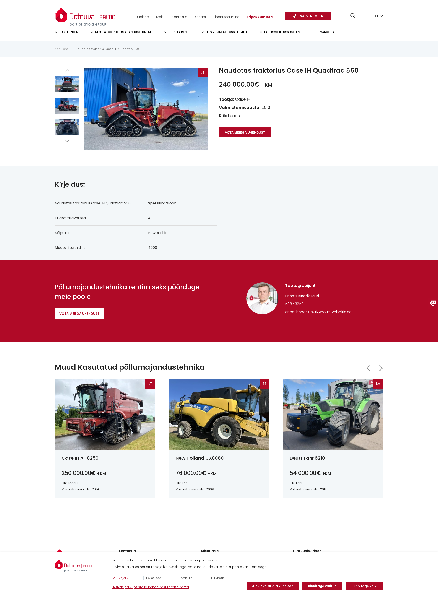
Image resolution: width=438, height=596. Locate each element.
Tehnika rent (178, 32)
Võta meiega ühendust (79, 313)
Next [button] (67, 141)
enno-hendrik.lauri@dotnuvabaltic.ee (318, 312)
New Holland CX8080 (200, 458)
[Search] (352, 15)
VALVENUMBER (311, 16)
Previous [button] (67, 70)
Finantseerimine (226, 17)
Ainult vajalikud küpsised (273, 586)
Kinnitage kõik (364, 586)
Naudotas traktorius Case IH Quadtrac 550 (107, 49)
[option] (67, 84)
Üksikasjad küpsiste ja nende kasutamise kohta (150, 587)
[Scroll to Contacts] (433, 303)
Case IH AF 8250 (80, 458)
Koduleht (61, 49)
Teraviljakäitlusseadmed (226, 32)
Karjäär (200, 17)
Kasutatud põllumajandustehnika (122, 32)
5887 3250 (294, 304)
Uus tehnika (68, 32)
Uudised (142, 17)
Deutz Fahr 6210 (307, 458)
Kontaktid (179, 17)
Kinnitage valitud (322, 586)
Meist (160, 17)
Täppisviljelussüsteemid (283, 32)
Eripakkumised (260, 17)
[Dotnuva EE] (85, 14)
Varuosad (328, 32)
